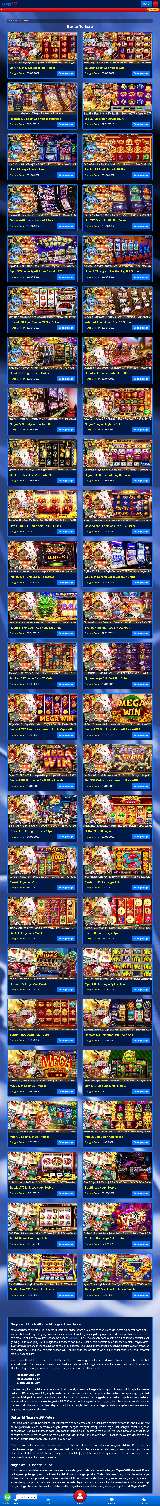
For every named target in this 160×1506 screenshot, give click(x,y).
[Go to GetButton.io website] (7, 1503)
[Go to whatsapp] (7, 1497)
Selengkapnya (66, 73)
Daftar (146, 4)
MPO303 (13, 21)
